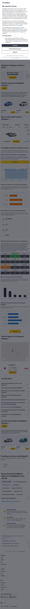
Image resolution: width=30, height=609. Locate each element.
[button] (15, 45)
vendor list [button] (20, 25)
